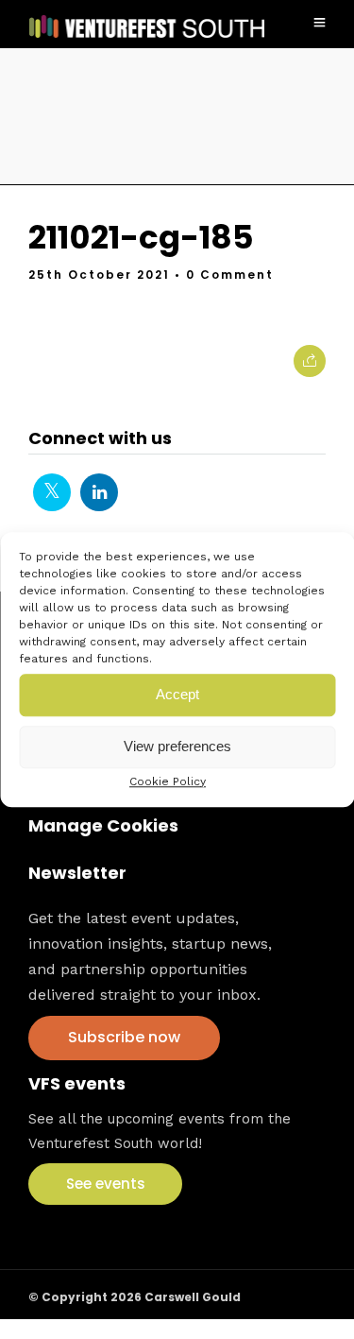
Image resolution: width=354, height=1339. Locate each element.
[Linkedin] (99, 492)
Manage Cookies (103, 825)
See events (105, 1183)
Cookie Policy (167, 781)
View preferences (177, 746)
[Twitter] (52, 492)
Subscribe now (124, 1037)
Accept (177, 694)
